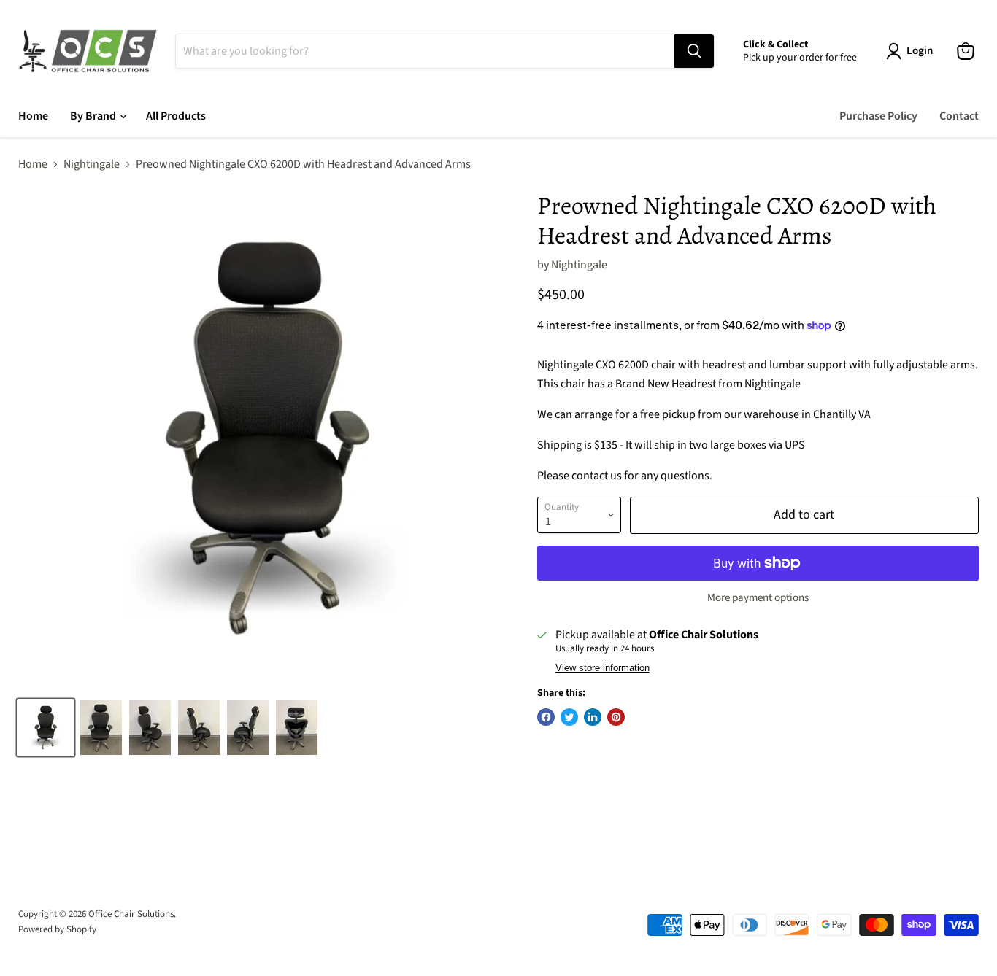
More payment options (758, 598)
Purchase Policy (878, 116)
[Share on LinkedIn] (592, 717)
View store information (602, 668)
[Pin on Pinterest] (616, 717)
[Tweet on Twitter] (569, 717)
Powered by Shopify (57, 929)
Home (33, 116)
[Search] (694, 51)
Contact (959, 116)
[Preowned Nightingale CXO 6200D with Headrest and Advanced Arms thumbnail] (45, 727)
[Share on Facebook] (546, 717)
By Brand (94, 116)
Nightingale (91, 164)
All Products (176, 116)
